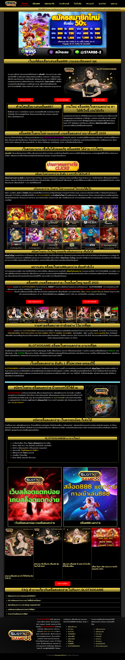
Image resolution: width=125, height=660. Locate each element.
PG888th (71, 644)
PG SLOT (90, 4)
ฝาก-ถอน (99, 634)
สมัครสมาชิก (49, 4)
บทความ (114, 4)
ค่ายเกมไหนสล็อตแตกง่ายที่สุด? (18, 614)
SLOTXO (102, 4)
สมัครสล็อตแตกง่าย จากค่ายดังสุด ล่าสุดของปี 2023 (24, 605)
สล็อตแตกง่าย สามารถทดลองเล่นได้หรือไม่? (22, 596)
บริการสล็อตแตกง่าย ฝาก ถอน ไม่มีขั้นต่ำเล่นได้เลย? (24, 600)
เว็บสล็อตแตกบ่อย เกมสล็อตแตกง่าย (35, 522)
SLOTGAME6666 (74, 646)
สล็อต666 (71, 639)
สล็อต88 (24, 4)
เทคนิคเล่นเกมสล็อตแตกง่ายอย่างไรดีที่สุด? (21, 609)
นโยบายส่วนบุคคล (102, 646)
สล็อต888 (36, 4)
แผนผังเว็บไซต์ (100, 644)
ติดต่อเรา (99, 641)
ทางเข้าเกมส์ (64, 4)
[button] (62, 596)
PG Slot (70, 629)
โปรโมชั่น (77, 4)
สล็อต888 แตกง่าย (90, 522)
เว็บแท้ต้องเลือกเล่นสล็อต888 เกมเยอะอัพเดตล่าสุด (62, 61)
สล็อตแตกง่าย (100, 629)
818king (70, 641)
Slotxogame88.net (60, 655)
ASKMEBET (72, 634)
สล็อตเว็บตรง (72, 627)
